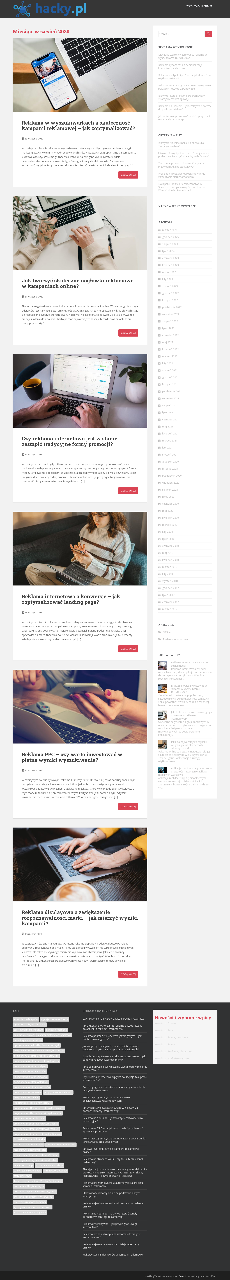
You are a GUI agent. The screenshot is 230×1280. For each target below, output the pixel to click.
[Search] (208, 34)
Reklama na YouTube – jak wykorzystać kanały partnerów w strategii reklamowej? (110, 1215)
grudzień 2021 (170, 377)
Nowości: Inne (164, 1030)
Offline (167, 632)
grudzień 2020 (170, 461)
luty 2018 (167, 574)
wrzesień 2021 (170, 398)
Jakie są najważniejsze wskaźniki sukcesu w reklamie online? (113, 1205)
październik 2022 (172, 307)
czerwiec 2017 (170, 602)
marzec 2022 (169, 356)
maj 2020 (167, 510)
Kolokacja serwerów (24, 1034)
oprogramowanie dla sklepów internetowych (36, 1045)
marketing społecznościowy (28, 1040)
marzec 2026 (169, 230)
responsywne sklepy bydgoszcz (30, 1149)
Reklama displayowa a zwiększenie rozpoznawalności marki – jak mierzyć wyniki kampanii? (80, 918)
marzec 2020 (169, 524)
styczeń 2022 (170, 370)
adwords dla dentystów (26, 1019)
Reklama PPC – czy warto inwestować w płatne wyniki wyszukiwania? (72, 757)
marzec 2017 (169, 609)
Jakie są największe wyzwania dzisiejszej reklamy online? (111, 1246)
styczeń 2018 (170, 581)
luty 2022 (167, 363)
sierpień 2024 (170, 244)
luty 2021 (167, 447)
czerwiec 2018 (170, 545)
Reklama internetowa (175, 639)
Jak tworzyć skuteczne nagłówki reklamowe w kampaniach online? (78, 283)
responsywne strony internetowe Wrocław (35, 1160)
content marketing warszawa (28, 1029)
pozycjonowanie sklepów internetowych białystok (39, 1050)
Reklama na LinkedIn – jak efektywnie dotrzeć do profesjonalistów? (184, 107)
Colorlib (183, 1276)
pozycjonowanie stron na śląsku (30, 1066)
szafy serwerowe (22, 1175)
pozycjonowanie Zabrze (26, 1097)
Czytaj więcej (128, 174)
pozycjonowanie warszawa (27, 1092)
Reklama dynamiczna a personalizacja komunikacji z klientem (180, 66)
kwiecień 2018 (170, 560)
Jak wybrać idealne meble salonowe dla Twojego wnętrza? (181, 144)
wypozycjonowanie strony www (30, 1212)
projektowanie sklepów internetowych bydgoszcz (39, 1108)
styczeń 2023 (170, 286)
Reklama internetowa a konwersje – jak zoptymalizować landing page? (71, 599)
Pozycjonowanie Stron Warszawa (30, 1076)
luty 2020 (167, 531)
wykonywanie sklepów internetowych (32, 1207)
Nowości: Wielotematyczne (172, 1058)
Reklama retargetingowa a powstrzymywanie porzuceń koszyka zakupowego (184, 87)
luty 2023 (167, 279)
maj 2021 (167, 426)
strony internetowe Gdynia (49, 1165)
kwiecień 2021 (170, 433)
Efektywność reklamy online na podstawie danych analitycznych (111, 1194)
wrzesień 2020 (170, 482)
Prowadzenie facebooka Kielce (29, 1139)
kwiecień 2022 (170, 349)
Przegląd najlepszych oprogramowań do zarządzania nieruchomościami (181, 175)
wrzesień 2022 (170, 314)
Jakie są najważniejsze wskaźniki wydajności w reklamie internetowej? (115, 1068)
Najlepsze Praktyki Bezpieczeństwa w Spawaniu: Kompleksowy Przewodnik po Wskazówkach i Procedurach (181, 187)
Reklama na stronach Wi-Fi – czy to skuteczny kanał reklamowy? (113, 1160)
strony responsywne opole (27, 1170)
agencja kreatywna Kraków (54, 1019)
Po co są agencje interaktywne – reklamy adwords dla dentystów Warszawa (114, 1088)
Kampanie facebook (56, 1029)
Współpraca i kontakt (199, 6)
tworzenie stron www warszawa (30, 1202)
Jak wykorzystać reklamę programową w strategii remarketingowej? (181, 97)
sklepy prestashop (23, 1165)
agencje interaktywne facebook (29, 1024)
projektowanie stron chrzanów (29, 1118)
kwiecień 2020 (170, 517)
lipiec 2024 (168, 251)
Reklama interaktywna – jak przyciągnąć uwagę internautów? (110, 1225)
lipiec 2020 (168, 496)
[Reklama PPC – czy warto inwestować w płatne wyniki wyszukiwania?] (80, 706)
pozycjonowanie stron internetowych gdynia (36, 1061)
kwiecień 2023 (170, 265)
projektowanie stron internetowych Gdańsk (36, 1123)
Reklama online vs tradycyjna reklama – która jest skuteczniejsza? (112, 1235)
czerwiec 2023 (170, 258)
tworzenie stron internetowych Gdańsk (33, 1196)
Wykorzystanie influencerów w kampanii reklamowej (113, 1254)
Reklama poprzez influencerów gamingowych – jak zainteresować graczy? (112, 1037)
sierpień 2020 (170, 489)
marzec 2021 (169, 440)
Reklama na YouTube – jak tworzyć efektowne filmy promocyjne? (113, 1119)
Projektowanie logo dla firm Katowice (33, 1102)
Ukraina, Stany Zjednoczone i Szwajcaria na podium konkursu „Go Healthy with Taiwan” (183, 154)
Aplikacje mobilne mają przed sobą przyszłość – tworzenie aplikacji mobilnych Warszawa (185, 771)
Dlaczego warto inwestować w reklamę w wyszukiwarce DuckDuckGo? (182, 56)
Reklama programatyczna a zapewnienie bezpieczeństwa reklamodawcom (106, 1099)
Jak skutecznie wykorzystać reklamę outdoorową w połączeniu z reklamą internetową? (112, 1027)
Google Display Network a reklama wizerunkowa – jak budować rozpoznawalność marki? (114, 1058)
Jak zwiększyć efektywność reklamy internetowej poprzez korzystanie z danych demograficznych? (111, 1047)
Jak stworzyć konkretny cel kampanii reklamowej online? (111, 1150)
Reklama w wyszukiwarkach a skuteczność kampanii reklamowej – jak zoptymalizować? (78, 125)
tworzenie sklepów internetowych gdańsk (35, 1191)
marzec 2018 (169, 567)
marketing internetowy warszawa (54, 1034)
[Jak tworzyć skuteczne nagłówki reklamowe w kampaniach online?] (80, 233)
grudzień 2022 (170, 293)
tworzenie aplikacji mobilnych (29, 1186)
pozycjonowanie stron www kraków (32, 1087)
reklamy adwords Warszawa (61, 1144)
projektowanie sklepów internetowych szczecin (37, 1113)
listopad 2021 (170, 384)
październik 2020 (172, 475)
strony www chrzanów (55, 1170)
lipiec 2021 (168, 412)
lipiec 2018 (168, 538)
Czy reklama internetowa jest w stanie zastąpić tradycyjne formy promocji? (69, 441)
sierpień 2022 (170, 321)
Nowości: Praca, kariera (171, 1037)
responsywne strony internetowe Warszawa (36, 1155)
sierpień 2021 (170, 405)
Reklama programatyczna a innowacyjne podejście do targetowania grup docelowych (114, 1140)
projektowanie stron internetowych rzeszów (36, 1128)
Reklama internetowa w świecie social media (189, 664)
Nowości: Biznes (165, 1023)
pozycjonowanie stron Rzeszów (30, 1071)
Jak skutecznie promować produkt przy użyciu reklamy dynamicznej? (184, 117)
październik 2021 (172, 391)
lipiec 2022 (168, 328)
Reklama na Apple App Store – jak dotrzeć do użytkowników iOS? (184, 76)
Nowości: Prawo (165, 1044)
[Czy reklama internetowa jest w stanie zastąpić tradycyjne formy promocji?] (80, 391)
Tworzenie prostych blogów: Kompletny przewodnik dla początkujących (181, 165)
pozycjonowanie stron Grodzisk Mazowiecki (36, 1055)
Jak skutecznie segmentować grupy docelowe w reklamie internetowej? (191, 715)
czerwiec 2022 (170, 335)
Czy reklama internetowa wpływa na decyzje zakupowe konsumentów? (115, 1078)
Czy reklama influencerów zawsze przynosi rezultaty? (113, 1018)
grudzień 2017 (170, 588)
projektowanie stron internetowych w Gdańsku (37, 1134)
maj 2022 (167, 342)
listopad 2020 (170, 468)
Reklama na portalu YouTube (28, 1144)
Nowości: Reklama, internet (173, 1051)
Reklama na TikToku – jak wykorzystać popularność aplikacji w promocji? (113, 1129)
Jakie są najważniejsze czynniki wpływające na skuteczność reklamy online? (189, 745)
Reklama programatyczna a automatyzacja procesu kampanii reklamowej (113, 1184)
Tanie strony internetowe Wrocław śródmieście (38, 1181)
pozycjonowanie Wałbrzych (58, 1092)
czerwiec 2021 (170, 419)
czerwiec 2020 (170, 503)
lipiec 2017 (168, 595)
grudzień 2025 (170, 237)
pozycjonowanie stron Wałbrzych (31, 1081)
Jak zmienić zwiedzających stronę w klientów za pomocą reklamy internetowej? (110, 1109)
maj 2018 (167, 553)
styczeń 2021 (170, 454)
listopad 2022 (170, 300)
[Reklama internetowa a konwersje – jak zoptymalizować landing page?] (80, 548)
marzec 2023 (169, 272)
